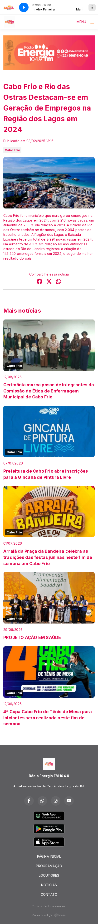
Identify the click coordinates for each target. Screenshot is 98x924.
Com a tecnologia (42, 915)
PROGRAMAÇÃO (49, 866)
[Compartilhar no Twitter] (49, 282)
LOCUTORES (49, 875)
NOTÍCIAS (49, 885)
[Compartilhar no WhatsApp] (58, 282)
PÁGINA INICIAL (49, 856)
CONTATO (49, 894)
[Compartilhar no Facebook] (39, 282)
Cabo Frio (12, 150)
